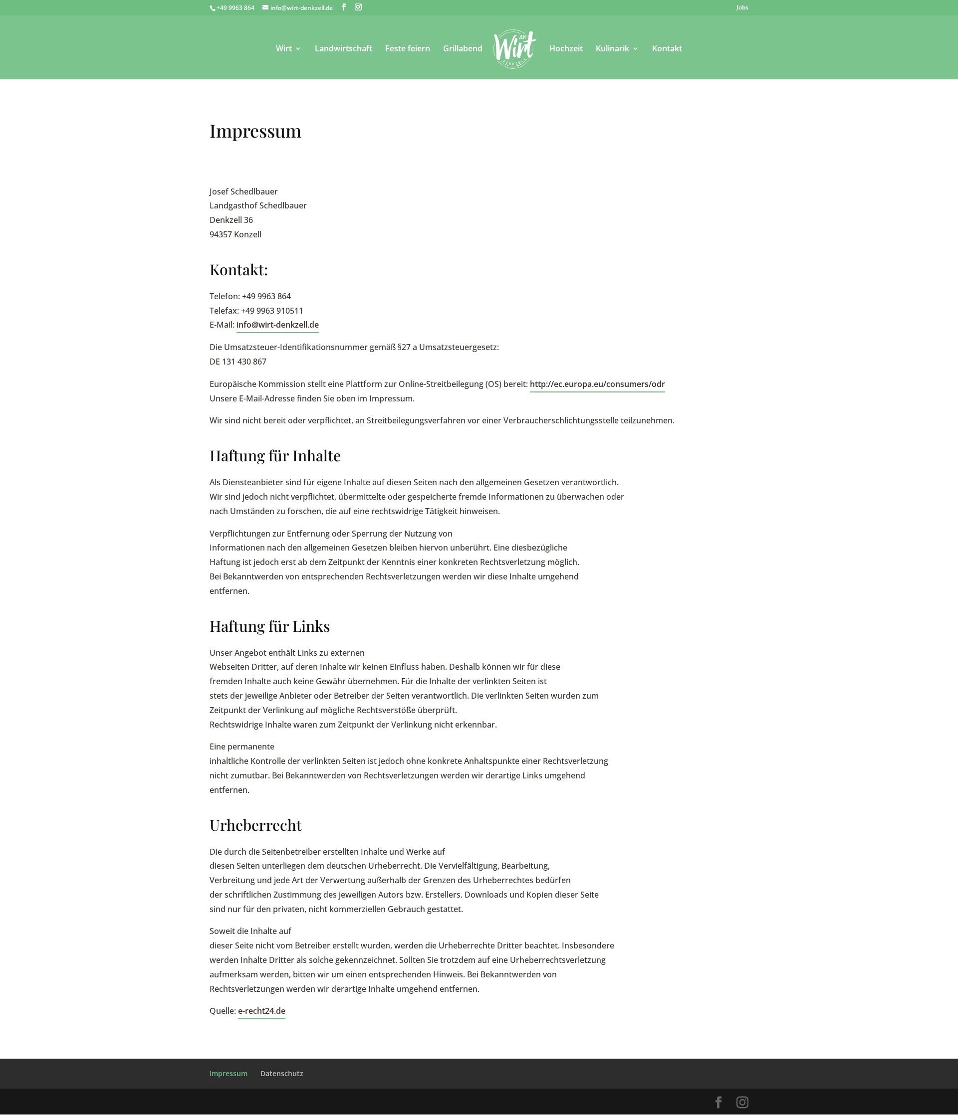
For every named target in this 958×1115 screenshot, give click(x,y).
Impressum (228, 1073)
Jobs (742, 7)
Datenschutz (281, 1073)
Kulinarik (612, 49)
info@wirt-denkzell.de (278, 324)
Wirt (284, 49)
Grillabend (462, 49)
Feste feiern (407, 49)
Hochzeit (566, 49)
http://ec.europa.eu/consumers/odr (597, 383)
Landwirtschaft (343, 49)
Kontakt (667, 49)
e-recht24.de (261, 1010)
